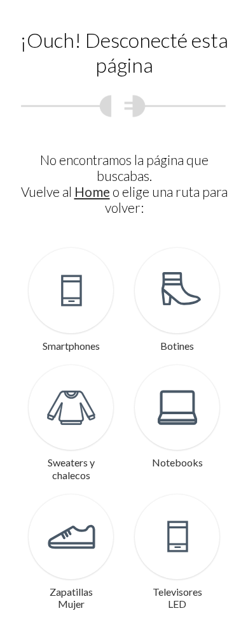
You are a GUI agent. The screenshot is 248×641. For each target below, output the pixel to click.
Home (92, 191)
